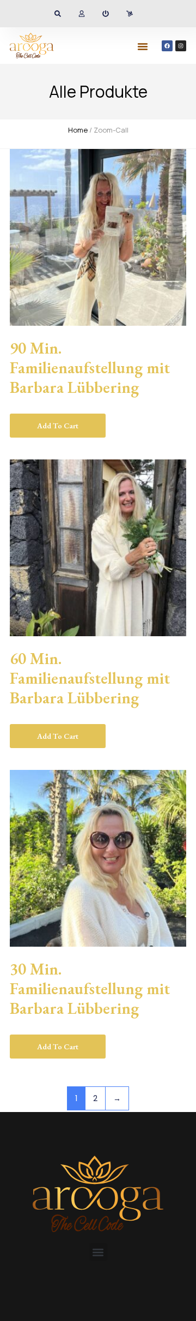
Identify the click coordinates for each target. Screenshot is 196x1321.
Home (78, 130)
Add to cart (57, 426)
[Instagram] (180, 45)
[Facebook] (167, 45)
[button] (142, 46)
